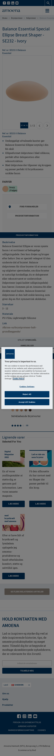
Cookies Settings (27, 386)
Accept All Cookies (27, 402)
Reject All (27, 394)
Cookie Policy (18, 378)
